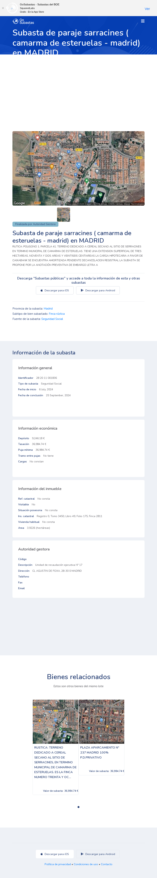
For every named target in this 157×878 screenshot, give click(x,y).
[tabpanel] (55, 747)
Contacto (106, 864)
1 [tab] (78, 807)
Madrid (48, 309)
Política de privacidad (58, 864)
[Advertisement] (78, 83)
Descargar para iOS (56, 290)
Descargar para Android (100, 290)
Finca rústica (57, 314)
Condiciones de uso (86, 864)
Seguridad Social (52, 319)
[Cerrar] (3, 8)
